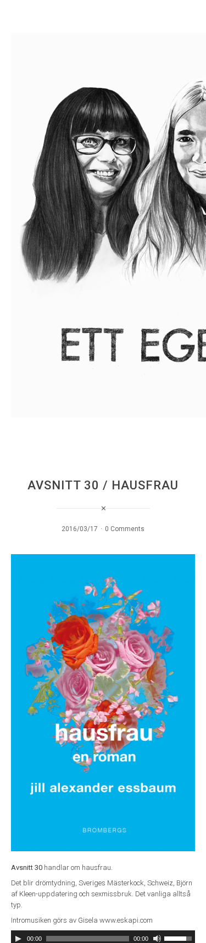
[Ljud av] (157, 938)
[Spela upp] (18, 938)
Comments (127, 529)
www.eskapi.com (126, 920)
